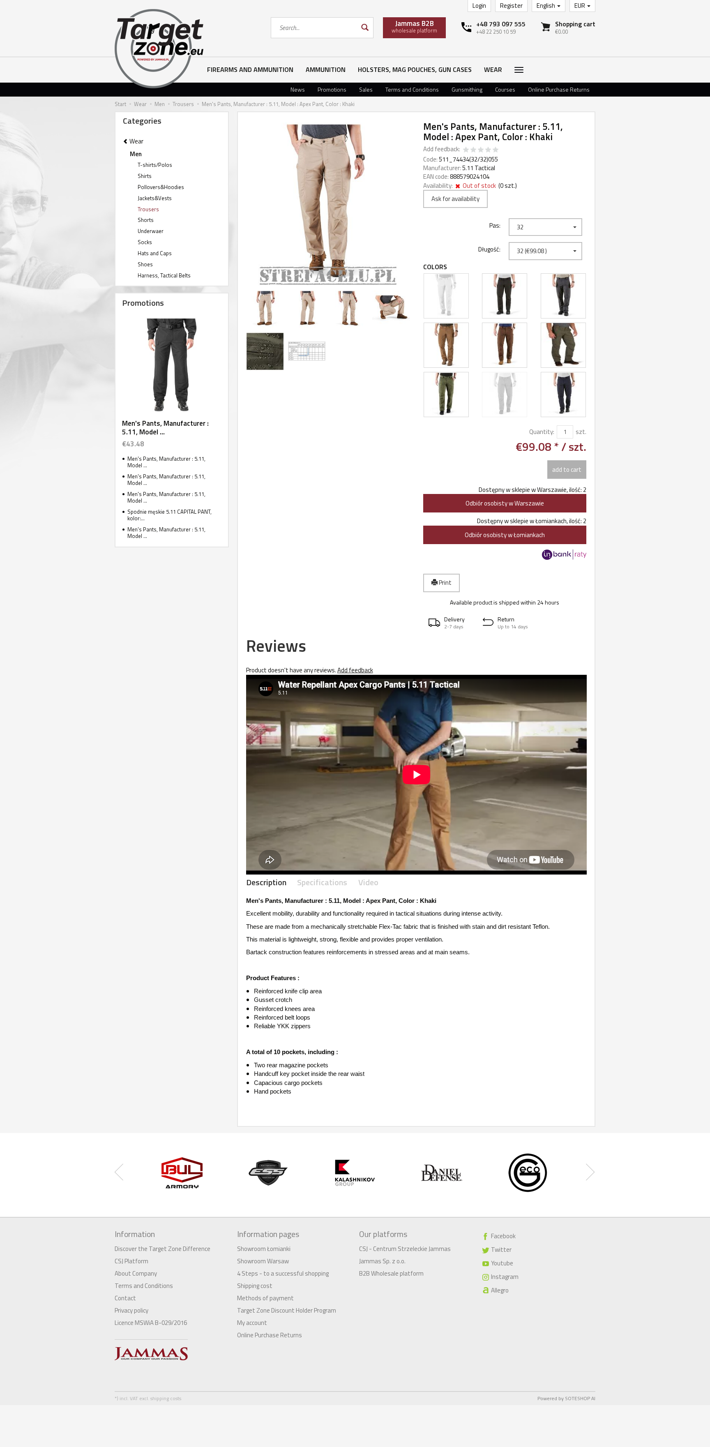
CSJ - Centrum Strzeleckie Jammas (405, 1248)
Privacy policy (131, 1310)
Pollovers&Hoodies (161, 187)
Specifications (322, 883)
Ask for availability (455, 198)
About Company (136, 1273)
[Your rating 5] (495, 150)
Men (136, 154)
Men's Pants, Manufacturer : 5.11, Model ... (165, 427)
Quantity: (541, 431)
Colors (435, 267)
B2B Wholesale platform (391, 1273)
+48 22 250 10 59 (496, 32)
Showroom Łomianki (263, 1248)
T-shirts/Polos (155, 165)
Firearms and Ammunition (250, 69)
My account (252, 1322)
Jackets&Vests (155, 198)
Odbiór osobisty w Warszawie (505, 503)
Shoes (145, 264)
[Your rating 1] (466, 150)
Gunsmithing (467, 89)
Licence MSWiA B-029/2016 (151, 1322)
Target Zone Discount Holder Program (286, 1310)
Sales (366, 89)
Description (266, 883)
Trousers (148, 209)
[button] (450, 623)
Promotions (332, 89)
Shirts (145, 176)
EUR (580, 5)
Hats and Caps (155, 253)
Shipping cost (254, 1285)
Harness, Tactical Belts (164, 275)
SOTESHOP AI (580, 1398)
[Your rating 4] (488, 150)
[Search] (364, 27)
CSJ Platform (131, 1261)
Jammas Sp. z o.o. (382, 1261)
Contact (125, 1298)
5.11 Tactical (478, 168)
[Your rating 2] (473, 150)
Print (445, 582)
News (297, 89)
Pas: (494, 225)
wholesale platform (414, 26)
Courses (505, 89)
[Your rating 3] (480, 150)
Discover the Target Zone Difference (162, 1248)
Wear (493, 69)
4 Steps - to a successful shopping (283, 1273)
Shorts (146, 220)
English (546, 5)
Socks (145, 242)
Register (511, 5)
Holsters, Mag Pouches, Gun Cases (415, 69)
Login (479, 5)
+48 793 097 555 (501, 24)
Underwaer (151, 231)
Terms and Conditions (412, 89)
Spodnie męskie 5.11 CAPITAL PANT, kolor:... (169, 515)
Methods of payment (265, 1298)
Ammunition (326, 69)
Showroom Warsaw (263, 1261)
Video (368, 883)
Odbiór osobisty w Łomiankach (505, 535)
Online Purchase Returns (559, 89)
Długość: (489, 249)
